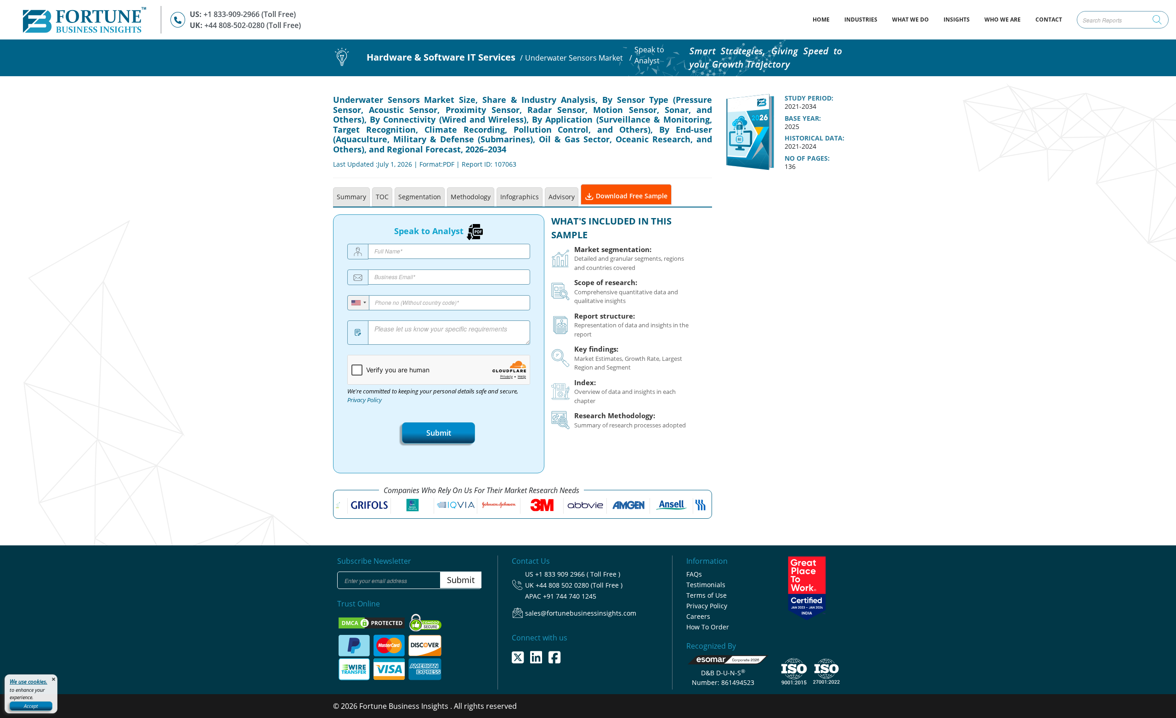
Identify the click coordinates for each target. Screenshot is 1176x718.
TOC (382, 196)
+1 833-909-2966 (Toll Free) (250, 14)
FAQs (694, 574)
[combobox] (358, 303)
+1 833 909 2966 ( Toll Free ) (577, 574)
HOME (825, 19)
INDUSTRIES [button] (860, 19)
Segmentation (419, 196)
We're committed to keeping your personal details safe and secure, (432, 395)
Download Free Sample (630, 195)
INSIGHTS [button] (957, 19)
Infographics (519, 196)
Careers (698, 616)
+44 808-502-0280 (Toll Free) (252, 25)
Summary (351, 196)
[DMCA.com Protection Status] (372, 622)
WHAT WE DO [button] (910, 19)
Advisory (561, 196)
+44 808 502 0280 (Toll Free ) (579, 585)
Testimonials (705, 584)
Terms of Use (706, 595)
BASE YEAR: (803, 118)
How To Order (707, 627)
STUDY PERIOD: (809, 98)
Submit (438, 433)
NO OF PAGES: (807, 158)
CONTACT (1048, 19)
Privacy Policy (364, 400)
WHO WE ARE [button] (1002, 19)
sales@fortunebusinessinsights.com (580, 613)
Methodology (471, 196)
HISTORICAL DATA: (814, 138)
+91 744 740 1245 (569, 596)
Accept (31, 705)
